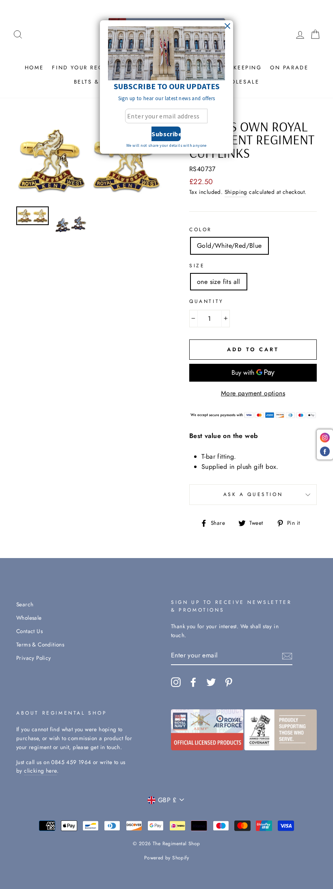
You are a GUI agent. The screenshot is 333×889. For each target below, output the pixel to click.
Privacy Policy (33, 658)
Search (24, 604)
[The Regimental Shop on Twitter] (211, 682)
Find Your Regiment (87, 67)
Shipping (236, 192)
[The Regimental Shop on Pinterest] (229, 682)
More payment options (253, 393)
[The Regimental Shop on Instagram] (176, 682)
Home (34, 67)
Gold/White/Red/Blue (229, 245)
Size (197, 265)
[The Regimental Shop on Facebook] (193, 682)
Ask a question (253, 494)
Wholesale (239, 82)
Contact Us (29, 631)
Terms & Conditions (40, 644)
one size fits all (218, 281)
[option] (89, 160)
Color (200, 229)
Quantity (206, 301)
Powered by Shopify (166, 857)
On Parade (289, 67)
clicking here (40, 771)
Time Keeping (239, 67)
